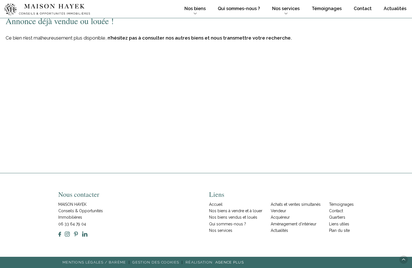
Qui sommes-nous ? (239, 8)
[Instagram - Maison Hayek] (67, 234)
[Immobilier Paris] (47, 9)
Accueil (216, 204)
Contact (363, 8)
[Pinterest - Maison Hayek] (75, 234)
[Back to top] (403, 259)
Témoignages (327, 8)
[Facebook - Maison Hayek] (59, 234)
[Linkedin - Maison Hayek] (84, 234)
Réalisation (215, 262)
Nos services (286, 8)
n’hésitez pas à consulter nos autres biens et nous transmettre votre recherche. (200, 38)
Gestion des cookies (155, 262)
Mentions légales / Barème (94, 262)
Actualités (395, 8)
